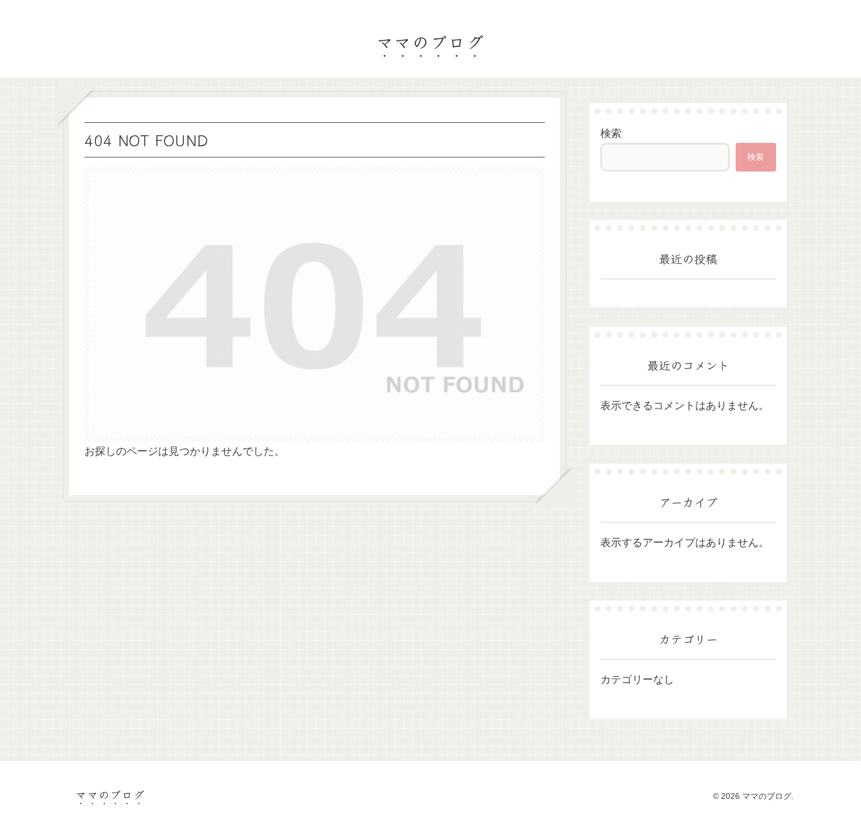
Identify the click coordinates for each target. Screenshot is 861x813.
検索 (610, 133)
